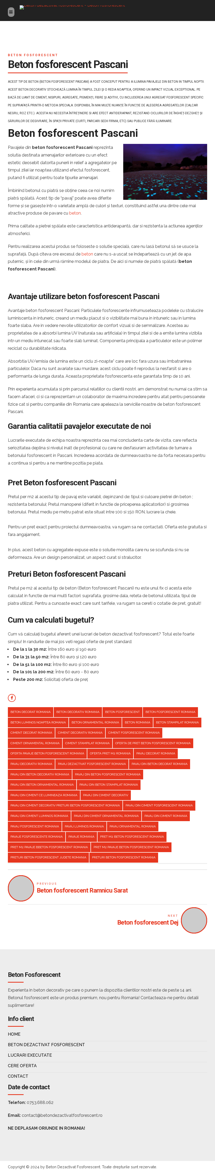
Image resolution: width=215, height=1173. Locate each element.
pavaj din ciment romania (165, 816)
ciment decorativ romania (80, 732)
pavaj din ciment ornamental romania (106, 816)
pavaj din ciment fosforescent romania (159, 805)
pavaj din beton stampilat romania (108, 784)
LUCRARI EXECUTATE (30, 1055)
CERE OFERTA (22, 1065)
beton (75, 213)
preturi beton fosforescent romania (123, 857)
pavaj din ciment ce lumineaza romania (43, 795)
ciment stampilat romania (87, 743)
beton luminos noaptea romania (38, 722)
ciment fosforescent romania (134, 732)
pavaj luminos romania (84, 826)
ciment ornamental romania (35, 743)
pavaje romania (81, 836)
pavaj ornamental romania (133, 826)
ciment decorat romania (31, 732)
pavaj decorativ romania (31, 764)
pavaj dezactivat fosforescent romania (92, 764)
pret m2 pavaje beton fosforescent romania (131, 847)
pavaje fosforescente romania (36, 836)
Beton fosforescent (33, 55)
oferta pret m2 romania (110, 753)
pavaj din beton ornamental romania (42, 784)
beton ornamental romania (95, 722)
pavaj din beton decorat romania (159, 764)
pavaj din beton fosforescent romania (108, 774)
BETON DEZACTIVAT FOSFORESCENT (46, 1044)
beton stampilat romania (177, 722)
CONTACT (18, 1076)
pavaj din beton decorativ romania (39, 774)
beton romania (137, 722)
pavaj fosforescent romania (34, 826)
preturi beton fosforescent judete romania (48, 857)
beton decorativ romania (77, 712)
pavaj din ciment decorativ (105, 795)
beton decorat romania (30, 712)
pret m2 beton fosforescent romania (132, 836)
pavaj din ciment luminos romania (39, 816)
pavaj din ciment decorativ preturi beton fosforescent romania (65, 805)
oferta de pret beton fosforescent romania (153, 743)
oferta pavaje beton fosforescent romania (47, 753)
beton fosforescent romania (170, 712)
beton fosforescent (122, 712)
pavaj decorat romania (155, 753)
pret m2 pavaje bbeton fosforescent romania (49, 847)
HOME (14, 1034)
